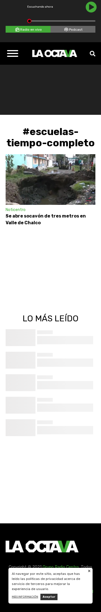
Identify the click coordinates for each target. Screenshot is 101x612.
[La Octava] (54, 53)
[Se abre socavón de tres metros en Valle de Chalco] (50, 179)
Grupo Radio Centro (61, 567)
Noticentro (16, 209)
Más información (25, 596)
